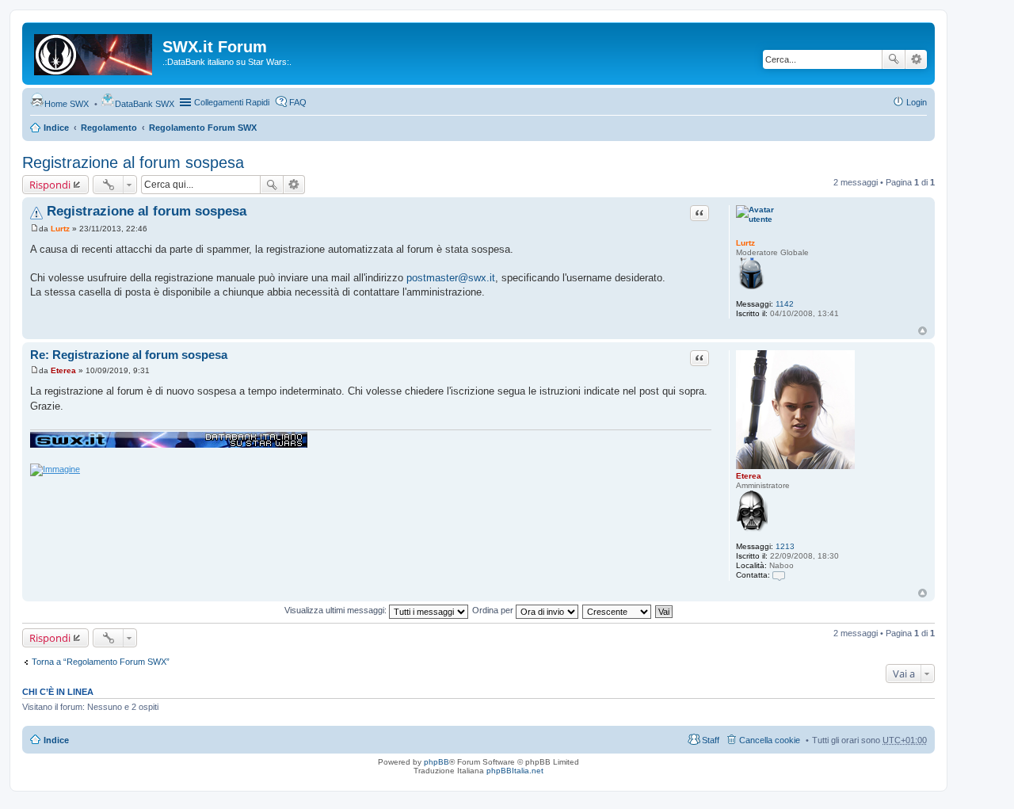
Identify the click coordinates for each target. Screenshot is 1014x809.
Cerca (893, 59)
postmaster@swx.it (450, 278)
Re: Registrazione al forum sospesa (128, 354)
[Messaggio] (34, 228)
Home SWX (66, 104)
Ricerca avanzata (916, 59)
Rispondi (50, 184)
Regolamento (109, 127)
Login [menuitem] (916, 102)
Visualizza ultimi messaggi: (336, 610)
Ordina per (494, 610)
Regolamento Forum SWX (203, 127)
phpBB (436, 761)
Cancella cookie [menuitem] (769, 740)
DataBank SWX (144, 104)
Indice (56, 127)
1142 (785, 304)
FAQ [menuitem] (298, 102)
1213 (785, 546)
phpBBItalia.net (514, 770)
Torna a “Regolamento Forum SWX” (101, 661)
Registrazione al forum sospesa (133, 162)
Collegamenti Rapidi (231, 102)
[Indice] (94, 51)
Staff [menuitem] (710, 740)
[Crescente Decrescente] (617, 610)
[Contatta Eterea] (778, 574)
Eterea (748, 475)
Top (922, 330)
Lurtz (745, 243)
